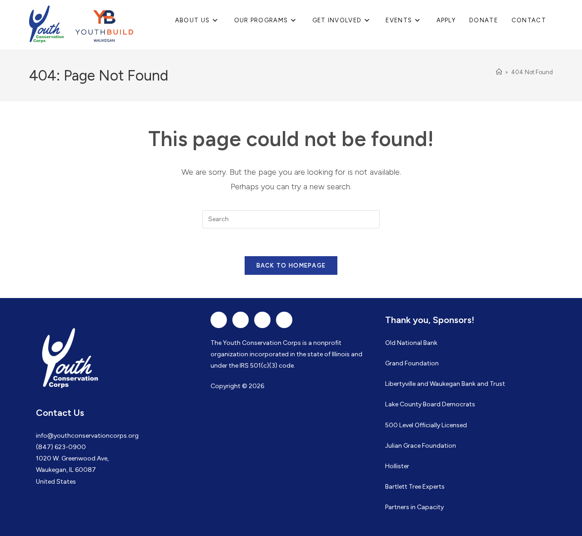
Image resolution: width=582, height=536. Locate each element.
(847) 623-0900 (61, 447)
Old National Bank (411, 343)
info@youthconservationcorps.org (87, 436)
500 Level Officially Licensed (426, 425)
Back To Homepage (291, 265)
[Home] (499, 72)
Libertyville (400, 384)
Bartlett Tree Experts (415, 486)
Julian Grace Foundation (420, 446)
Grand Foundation (412, 363)
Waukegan (445, 384)
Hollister (397, 466)
